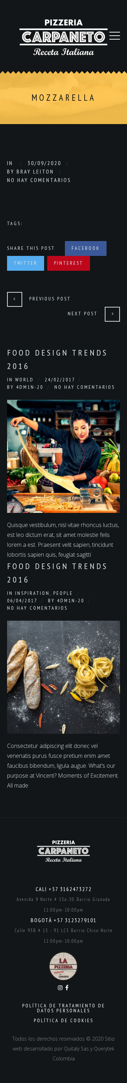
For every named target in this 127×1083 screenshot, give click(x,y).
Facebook (86, 248)
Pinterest (68, 263)
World (24, 379)
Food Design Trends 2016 (57, 359)
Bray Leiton (35, 171)
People (63, 593)
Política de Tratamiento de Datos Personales (63, 1008)
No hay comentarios (39, 179)
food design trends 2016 (57, 573)
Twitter (25, 263)
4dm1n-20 (29, 387)
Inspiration (32, 593)
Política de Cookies (63, 1020)
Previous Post (50, 298)
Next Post (83, 313)
